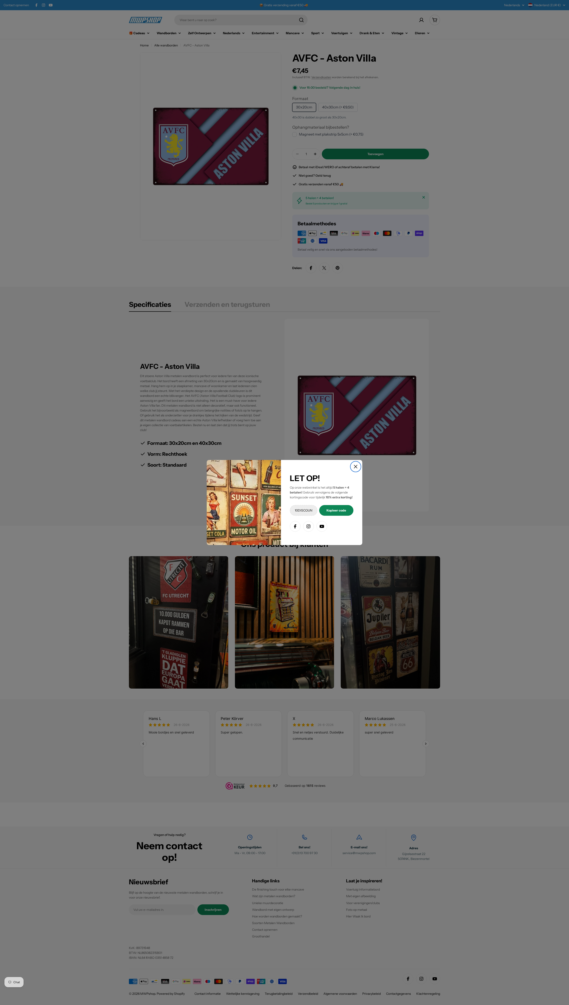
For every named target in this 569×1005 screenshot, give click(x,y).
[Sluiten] (355, 466)
